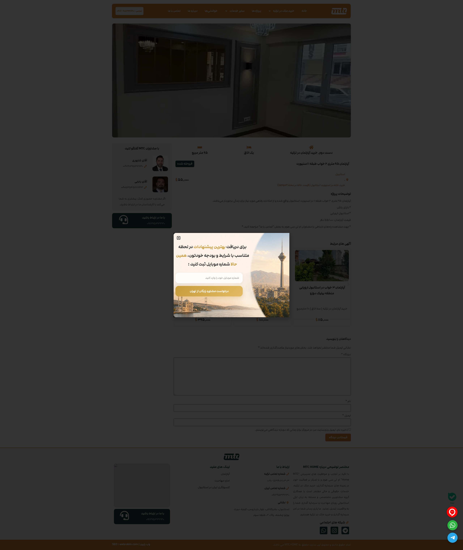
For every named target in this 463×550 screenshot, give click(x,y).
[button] (178, 238)
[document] (231, 275)
